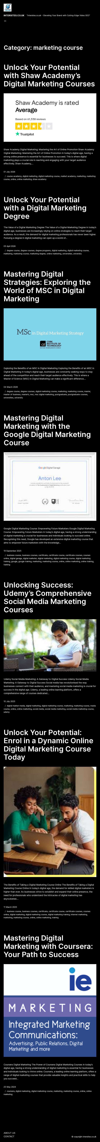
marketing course (21, 253)
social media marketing (55, 709)
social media (38, 709)
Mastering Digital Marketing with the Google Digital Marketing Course (47, 430)
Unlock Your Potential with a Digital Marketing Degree (45, 208)
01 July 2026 (9, 172)
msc (32, 394)
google (14, 561)
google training (25, 561)
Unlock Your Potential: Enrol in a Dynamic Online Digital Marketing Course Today (48, 744)
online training (87, 561)
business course (14, 555)
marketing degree (38, 253)
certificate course (57, 555)
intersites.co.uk (14, 15)
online (13, 179)
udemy (7, 712)
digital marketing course (49, 176)
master (87, 391)
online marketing (24, 179)
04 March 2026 (11, 387)
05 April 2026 (10, 246)
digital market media (16, 706)
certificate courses (74, 555)
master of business (12, 394)
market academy (68, 176)
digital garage (16, 558)
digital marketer (30, 558)
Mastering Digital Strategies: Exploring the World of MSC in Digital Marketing (47, 286)
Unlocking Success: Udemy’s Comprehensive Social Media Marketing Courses (47, 597)
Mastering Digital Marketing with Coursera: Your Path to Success (48, 946)
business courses (29, 555)
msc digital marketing (44, 394)
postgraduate (61, 394)
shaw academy (39, 179)
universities (67, 253)
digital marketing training (59, 914)
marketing (81, 176)
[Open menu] (5, 21)
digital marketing (30, 176)
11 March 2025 (10, 907)
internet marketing (79, 914)
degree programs (43, 250)
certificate (43, 555)
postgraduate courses (77, 394)
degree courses (28, 250)
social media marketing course (80, 709)
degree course (13, 250)
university (77, 253)
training (7, 564)
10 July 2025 (9, 701)
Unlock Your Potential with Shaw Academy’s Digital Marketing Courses (49, 75)
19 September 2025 (12, 551)
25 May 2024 (10, 1087)
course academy (14, 176)
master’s (25, 394)
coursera (11, 1091)
